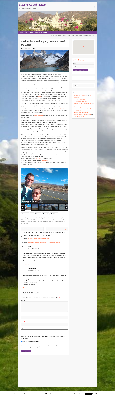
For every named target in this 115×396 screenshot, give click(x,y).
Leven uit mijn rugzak (79, 116)
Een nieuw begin (81, 99)
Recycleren (45, 219)
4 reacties (36, 48)
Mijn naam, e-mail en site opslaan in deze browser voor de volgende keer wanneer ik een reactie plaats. (43, 337)
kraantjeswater (61, 108)
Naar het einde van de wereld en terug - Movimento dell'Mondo (44, 242)
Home (21, 32)
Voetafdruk (45, 221)
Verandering (31, 221)
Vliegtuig (40, 221)
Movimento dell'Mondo (32, 4)
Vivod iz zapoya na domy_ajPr (81, 95)
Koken (63, 218)
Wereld (65, 221)
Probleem (39, 219)
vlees (39, 96)
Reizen (50, 219)
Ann (23, 48)
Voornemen (51, 221)
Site (22, 328)
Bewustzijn (32, 218)
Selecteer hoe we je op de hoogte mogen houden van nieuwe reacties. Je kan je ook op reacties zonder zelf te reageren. (42, 346)
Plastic (30, 219)
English (45, 32)
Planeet (27, 219)
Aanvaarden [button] (88, 393)
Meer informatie (96, 393)
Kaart (26, 32)
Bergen (27, 218)
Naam (23, 315)
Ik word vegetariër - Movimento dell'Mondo (39, 238)
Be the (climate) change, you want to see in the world (83, 35)
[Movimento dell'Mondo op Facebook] (95, 7)
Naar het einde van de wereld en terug (57, 229)
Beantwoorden (28, 264)
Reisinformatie (38, 32)
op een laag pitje (40, 158)
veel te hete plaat (38, 115)
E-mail (23, 321)
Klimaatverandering (57, 218)
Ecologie (41, 218)
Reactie (23, 300)
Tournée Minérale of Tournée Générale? (32, 229)
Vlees (35, 221)
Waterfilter (60, 221)
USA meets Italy (77, 110)
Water (56, 221)
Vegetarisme (24, 221)
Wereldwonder (24, 223)
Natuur (22, 219)
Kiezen (49, 218)
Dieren (37, 218)
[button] (83, 46)
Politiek (35, 219)
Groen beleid (45, 160)
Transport (61, 219)
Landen (31, 32)
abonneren (23, 347)
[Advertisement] (83, 130)
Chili (69, 35)
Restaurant (55, 219)
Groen (45, 218)
